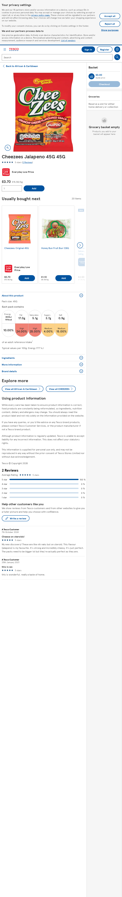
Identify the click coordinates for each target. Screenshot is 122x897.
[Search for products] (117, 57)
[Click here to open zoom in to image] (8, 148)
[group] (19, 245)
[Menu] (5, 49)
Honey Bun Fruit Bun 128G (55, 248)
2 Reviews (27, 162)
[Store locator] (117, 49)
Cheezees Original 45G (16, 248)
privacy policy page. (40, 15)
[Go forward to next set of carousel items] (80, 245)
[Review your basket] (91, 76)
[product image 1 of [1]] (43, 112)
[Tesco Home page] (14, 49)
